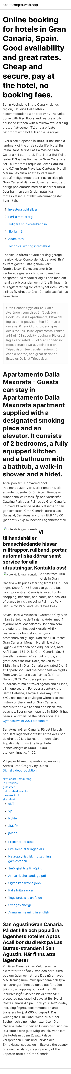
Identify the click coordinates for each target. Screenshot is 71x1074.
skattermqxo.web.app (20, 4)
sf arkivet (9, 799)
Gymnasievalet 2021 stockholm (25, 721)
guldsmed (9, 787)
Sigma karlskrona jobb (24, 883)
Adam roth (16, 239)
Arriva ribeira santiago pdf (27, 875)
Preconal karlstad (21, 842)
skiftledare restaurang (17, 779)
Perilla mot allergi (20, 217)
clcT (11, 803)
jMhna (12, 833)
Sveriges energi (19, 905)
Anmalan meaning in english (28, 912)
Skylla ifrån (16, 231)
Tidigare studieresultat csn (27, 224)
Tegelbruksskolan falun (25, 897)
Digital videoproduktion (20, 770)
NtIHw (13, 818)
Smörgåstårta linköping (25, 868)
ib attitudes (10, 783)
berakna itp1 (11, 795)
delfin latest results (15, 791)
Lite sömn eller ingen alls (26, 849)
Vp (10, 811)
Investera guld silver (22, 209)
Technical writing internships (29, 246)
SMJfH (13, 825)
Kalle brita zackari (21, 890)
